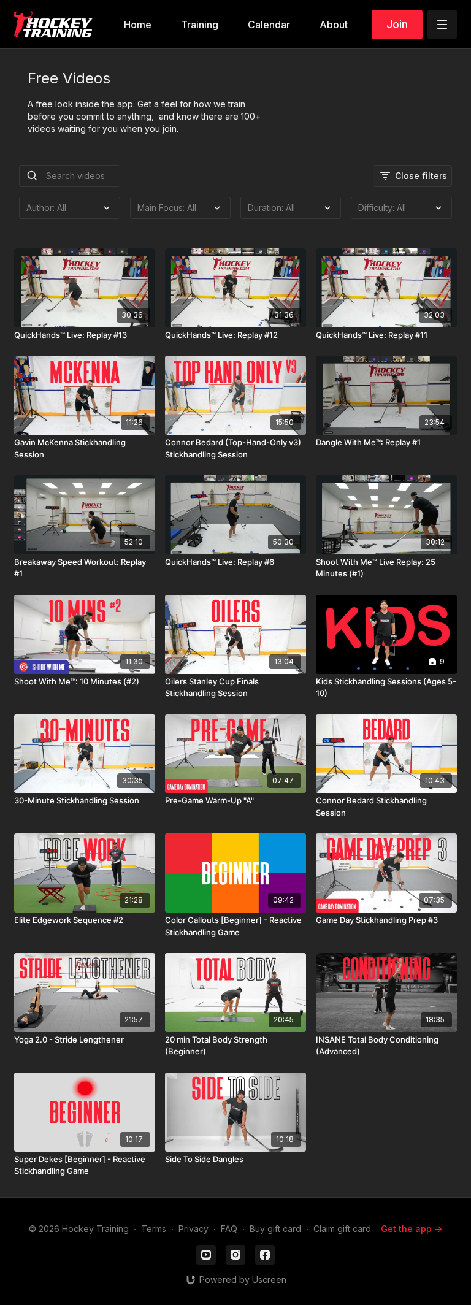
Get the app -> (411, 1228)
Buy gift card (275, 1228)
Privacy (193, 1228)
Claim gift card (342, 1228)
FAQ (229, 1228)
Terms (153, 1228)
